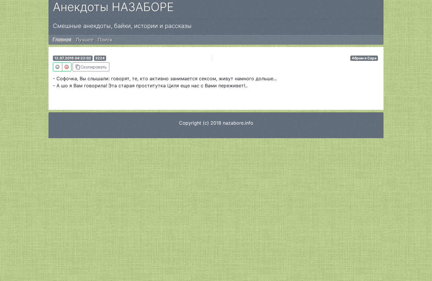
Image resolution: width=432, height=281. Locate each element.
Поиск (105, 40)
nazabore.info (238, 123)
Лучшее (84, 40)
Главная (62, 40)
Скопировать (91, 67)
